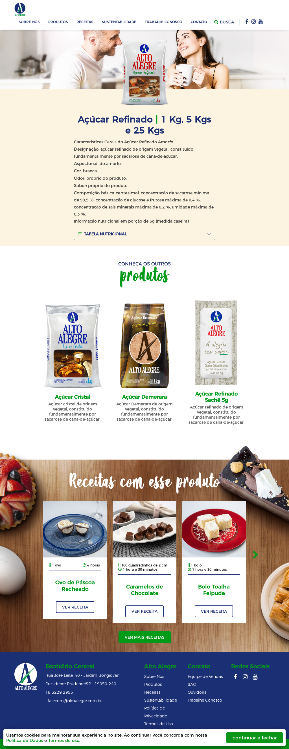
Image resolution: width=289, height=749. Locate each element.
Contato (199, 22)
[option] (75, 559)
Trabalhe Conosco (163, 22)
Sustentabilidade (119, 22)
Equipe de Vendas (205, 676)
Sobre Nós (29, 22)
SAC (192, 684)
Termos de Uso (158, 723)
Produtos (153, 684)
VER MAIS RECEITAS (145, 637)
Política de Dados (24, 740)
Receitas (84, 22)
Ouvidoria (197, 692)
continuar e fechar (255, 738)
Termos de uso (63, 740)
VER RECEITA (75, 607)
